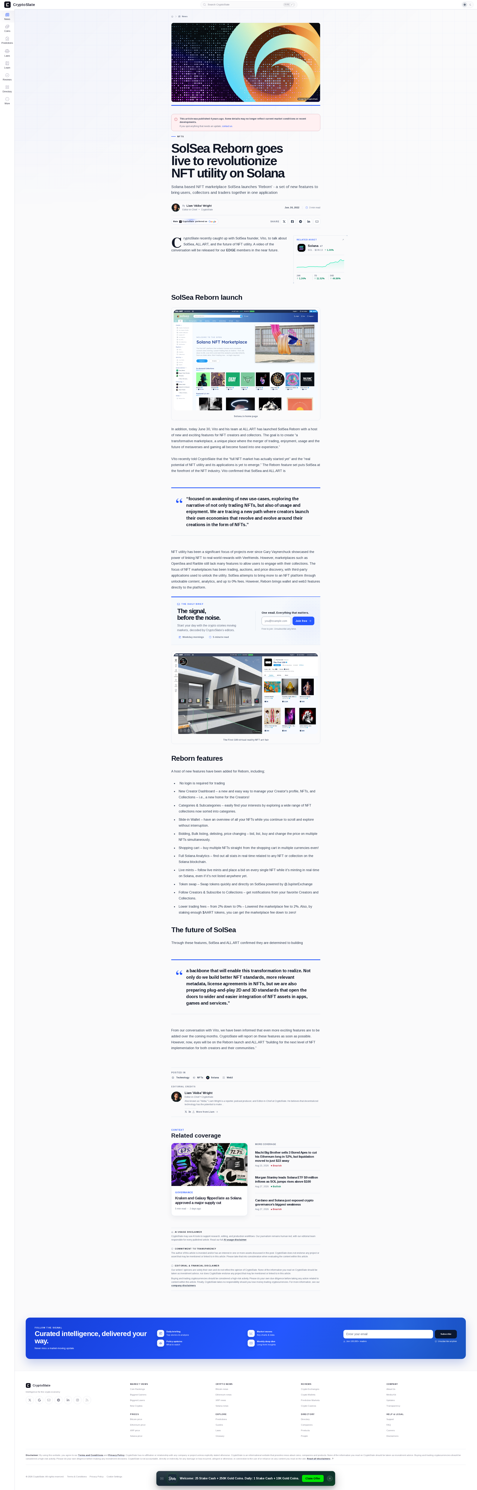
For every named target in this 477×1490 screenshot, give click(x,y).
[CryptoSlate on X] (30, 1400)
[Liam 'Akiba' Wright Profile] (175, 207)
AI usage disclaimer (235, 1239)
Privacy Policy (116, 1455)
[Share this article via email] (317, 221)
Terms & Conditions (77, 1476)
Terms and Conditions (90, 1455)
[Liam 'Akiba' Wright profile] (176, 1097)
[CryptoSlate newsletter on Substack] (49, 1400)
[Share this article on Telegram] (300, 221)
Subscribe (445, 1334)
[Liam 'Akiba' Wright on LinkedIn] (190, 1112)
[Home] (172, 16)
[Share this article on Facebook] (292, 221)
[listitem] (180, 1077)
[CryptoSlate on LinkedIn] (68, 1400)
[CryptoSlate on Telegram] (58, 1400)
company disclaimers (183, 1285)
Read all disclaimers (318, 1458)
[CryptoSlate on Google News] (39, 1400)
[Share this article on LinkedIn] (308, 221)
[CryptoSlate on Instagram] (77, 1400)
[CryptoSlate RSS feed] (87, 1400)
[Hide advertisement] (330, 1478)
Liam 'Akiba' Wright (199, 205)
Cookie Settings (114, 1476)
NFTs (180, 137)
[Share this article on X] (284, 221)
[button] (7, 101)
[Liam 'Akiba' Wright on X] (186, 1112)
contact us (227, 126)
